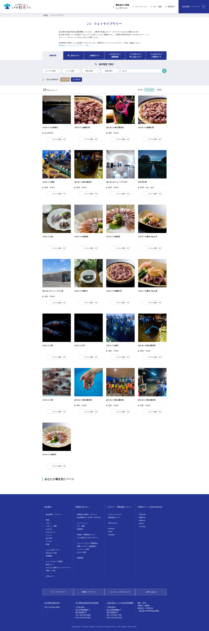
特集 (47, 520)
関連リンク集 (50, 570)
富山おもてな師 (51, 553)
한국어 (141, 523)
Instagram (111, 534)
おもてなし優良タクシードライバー (58, 567)
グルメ (48, 523)
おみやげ (49, 529)
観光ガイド (50, 564)
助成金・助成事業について (86, 534)
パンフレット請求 (83, 549)
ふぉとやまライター (53, 550)
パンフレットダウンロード (120, 592)
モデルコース (50, 532)
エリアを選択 (69, 71)
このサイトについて (115, 514)
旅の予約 (49, 538)
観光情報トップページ (191, 6)
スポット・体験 (51, 526)
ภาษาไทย (142, 526)
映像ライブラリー (89, 592)
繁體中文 (142, 517)
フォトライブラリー (57, 15)
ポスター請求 (81, 552)
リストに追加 (56, 139)
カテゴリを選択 (50, 71)
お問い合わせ (112, 523)
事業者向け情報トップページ (122, 6)
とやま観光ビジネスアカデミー (87, 538)
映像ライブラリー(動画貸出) (86, 546)
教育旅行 (171, 6)
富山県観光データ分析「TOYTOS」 (89, 517)
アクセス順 (149, 90)
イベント (49, 535)
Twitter (110, 531)
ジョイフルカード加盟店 (54, 561)
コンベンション (141, 6)
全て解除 (75, 79)
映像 (47, 544)
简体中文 (142, 520)
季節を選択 (89, 71)
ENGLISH (142, 514)
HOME (45, 15)
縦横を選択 (109, 71)
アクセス (49, 541)
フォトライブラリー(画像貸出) (87, 543)
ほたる (64, 79)
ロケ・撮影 (157, 6)
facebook (111, 528)
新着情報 (49, 556)
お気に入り (50, 576)
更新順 (159, 90)
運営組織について (114, 517)
